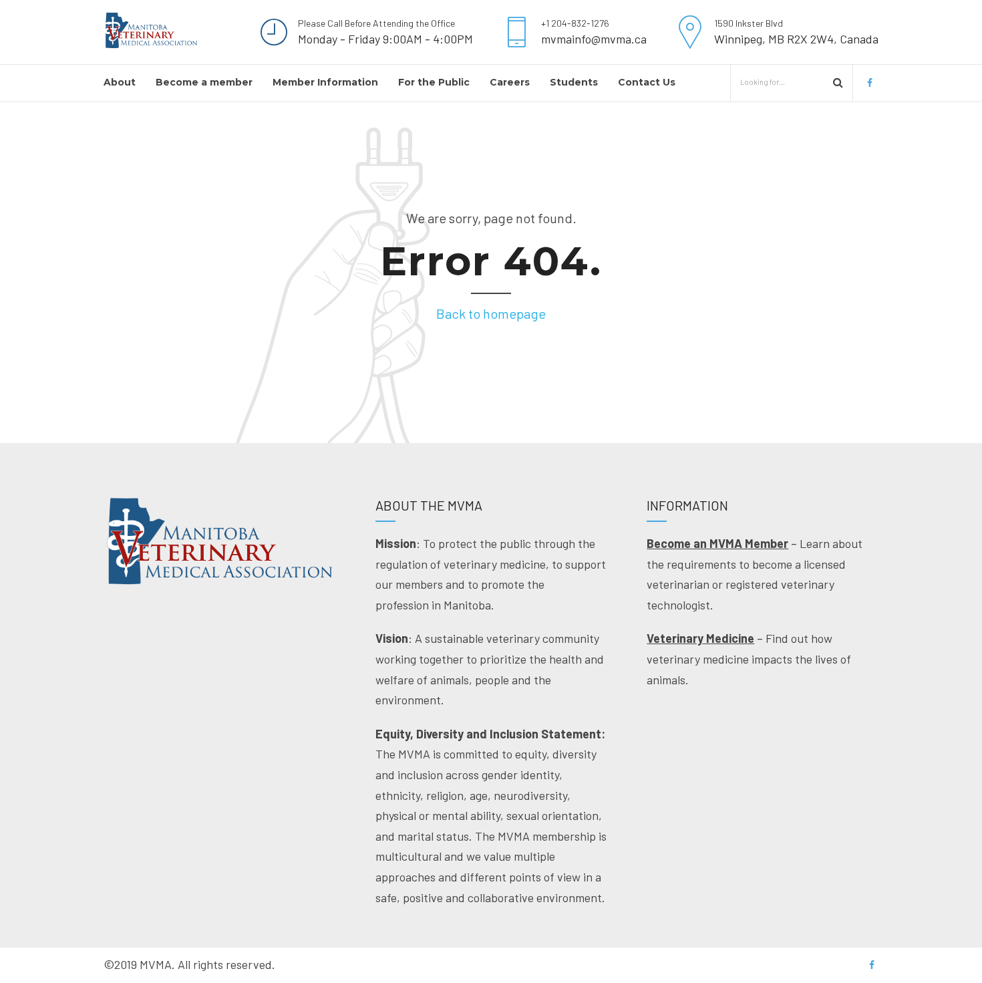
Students (574, 82)
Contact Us (646, 82)
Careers (510, 82)
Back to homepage (491, 313)
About (120, 82)
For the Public (434, 82)
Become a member (204, 82)
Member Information (325, 82)
